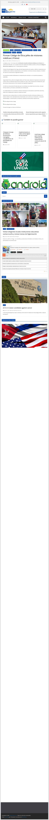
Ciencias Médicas (17, 50)
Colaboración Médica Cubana (27, 50)
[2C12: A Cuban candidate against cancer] (24, 291)
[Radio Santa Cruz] (3, 17)
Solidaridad (19, 52)
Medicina (35, 50)
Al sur (7, 17)
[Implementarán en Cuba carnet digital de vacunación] (24, 123)
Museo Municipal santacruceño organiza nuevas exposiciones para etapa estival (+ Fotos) (36, 114)
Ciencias (11, 50)
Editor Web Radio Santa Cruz (15, 60)
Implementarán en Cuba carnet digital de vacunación (24, 133)
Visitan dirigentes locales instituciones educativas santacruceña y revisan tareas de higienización (21, 233)
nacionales (14, 17)
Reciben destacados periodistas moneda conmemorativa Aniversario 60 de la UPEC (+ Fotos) (13, 114)
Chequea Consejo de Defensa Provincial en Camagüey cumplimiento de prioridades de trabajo (8, 137)
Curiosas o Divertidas (33, 17)
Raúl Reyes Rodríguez (15, 236)
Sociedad (14, 52)
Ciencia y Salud (22, 17)
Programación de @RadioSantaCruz (37, 12)
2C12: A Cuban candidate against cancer (17, 308)
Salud (39, 50)
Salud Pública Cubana (7, 52)
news (4, 305)
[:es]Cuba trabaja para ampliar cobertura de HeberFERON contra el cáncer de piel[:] (40, 138)
